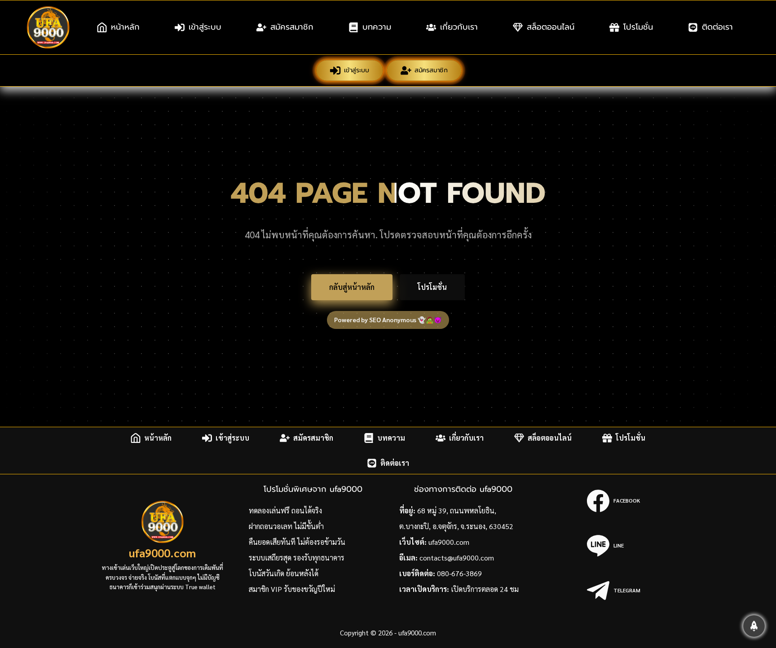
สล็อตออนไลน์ (550, 27)
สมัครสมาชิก (291, 27)
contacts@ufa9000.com (456, 557)
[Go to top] (754, 626)
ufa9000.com (162, 552)
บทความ (376, 27)
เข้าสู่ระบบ (205, 27)
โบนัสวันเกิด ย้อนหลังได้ (283, 573)
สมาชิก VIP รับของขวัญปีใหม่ (292, 589)
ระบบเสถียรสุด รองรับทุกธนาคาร (296, 557)
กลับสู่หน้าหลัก (352, 287)
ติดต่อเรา (717, 27)
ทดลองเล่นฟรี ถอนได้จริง (285, 510)
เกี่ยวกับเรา (459, 27)
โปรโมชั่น (638, 27)
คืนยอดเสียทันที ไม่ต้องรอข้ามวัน (297, 542)
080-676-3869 (459, 573)
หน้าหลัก (125, 27)
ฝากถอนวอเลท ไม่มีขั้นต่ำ (286, 526)
